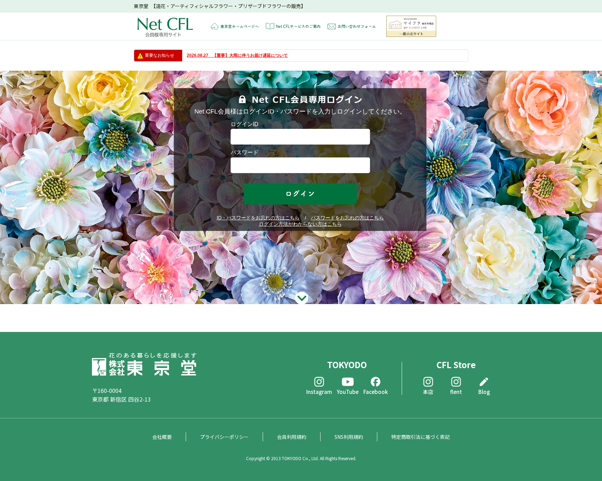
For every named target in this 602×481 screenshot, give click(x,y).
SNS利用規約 (348, 436)
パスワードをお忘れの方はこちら (347, 217)
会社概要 (162, 436)
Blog (484, 391)
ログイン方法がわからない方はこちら (300, 224)
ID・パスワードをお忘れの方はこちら (258, 217)
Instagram (319, 391)
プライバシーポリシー (224, 436)
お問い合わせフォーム (357, 26)
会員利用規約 (291, 436)
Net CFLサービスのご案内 (298, 26)
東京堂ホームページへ (240, 26)
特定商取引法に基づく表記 (420, 436)
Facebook (375, 391)
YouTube (347, 391)
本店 (428, 391)
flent (456, 391)
